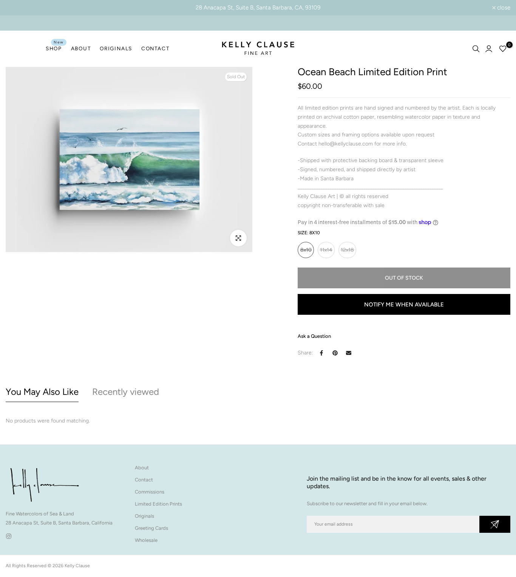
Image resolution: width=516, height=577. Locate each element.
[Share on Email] (349, 353)
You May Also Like (42, 391)
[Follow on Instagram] (9, 536)
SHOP (55, 47)
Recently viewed (125, 391)
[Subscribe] (494, 524)
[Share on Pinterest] (335, 353)
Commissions (149, 492)
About (142, 467)
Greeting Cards (151, 528)
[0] (502, 48)
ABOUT (81, 48)
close (16, 8)
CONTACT (155, 48)
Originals (144, 516)
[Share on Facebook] (321, 353)
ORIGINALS (116, 48)
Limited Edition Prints (158, 504)
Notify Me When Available (404, 304)
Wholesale (146, 540)
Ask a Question (314, 336)
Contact (144, 480)
